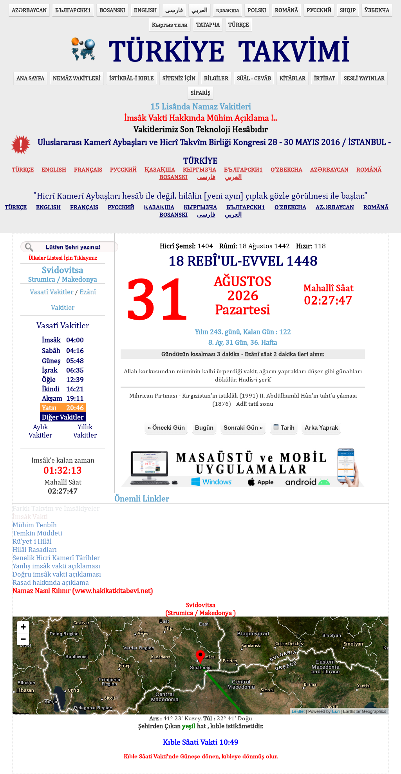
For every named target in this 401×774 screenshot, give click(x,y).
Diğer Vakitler (62, 417)
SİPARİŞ (200, 92)
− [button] (23, 639)
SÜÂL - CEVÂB (254, 78)
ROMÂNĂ (286, 10)
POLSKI (256, 10)
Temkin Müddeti (37, 533)
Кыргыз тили (170, 24)
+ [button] (23, 627)
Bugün (204, 427)
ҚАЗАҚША (160, 169)
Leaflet (298, 711)
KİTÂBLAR (292, 78)
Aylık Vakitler (40, 431)
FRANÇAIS (88, 169)
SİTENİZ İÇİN (179, 78)
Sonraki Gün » (243, 427)
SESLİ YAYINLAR (364, 78)
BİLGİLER (216, 78)
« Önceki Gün (166, 427)
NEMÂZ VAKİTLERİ (77, 78)
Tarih (286, 427)
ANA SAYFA (30, 78)
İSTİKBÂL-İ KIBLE (131, 78)
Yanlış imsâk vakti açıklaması (56, 566)
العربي (199, 10)
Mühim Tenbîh (35, 525)
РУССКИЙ (319, 10)
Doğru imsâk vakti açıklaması (57, 574)
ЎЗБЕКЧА (377, 10)
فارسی (174, 10)
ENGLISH (145, 10)
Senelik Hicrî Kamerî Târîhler (56, 557)
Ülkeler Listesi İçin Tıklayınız (63, 258)
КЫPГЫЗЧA (199, 169)
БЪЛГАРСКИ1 (73, 10)
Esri (336, 711)
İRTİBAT (324, 78)
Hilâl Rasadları (35, 549)
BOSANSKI (112, 10)
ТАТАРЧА (208, 24)
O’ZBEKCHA (286, 169)
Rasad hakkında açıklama (51, 582)
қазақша (227, 10)
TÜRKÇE (238, 24)
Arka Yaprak (321, 427)
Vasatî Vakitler (51, 292)
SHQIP (348, 10)
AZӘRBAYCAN (29, 10)
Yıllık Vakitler (85, 431)
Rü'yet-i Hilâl (32, 541)
